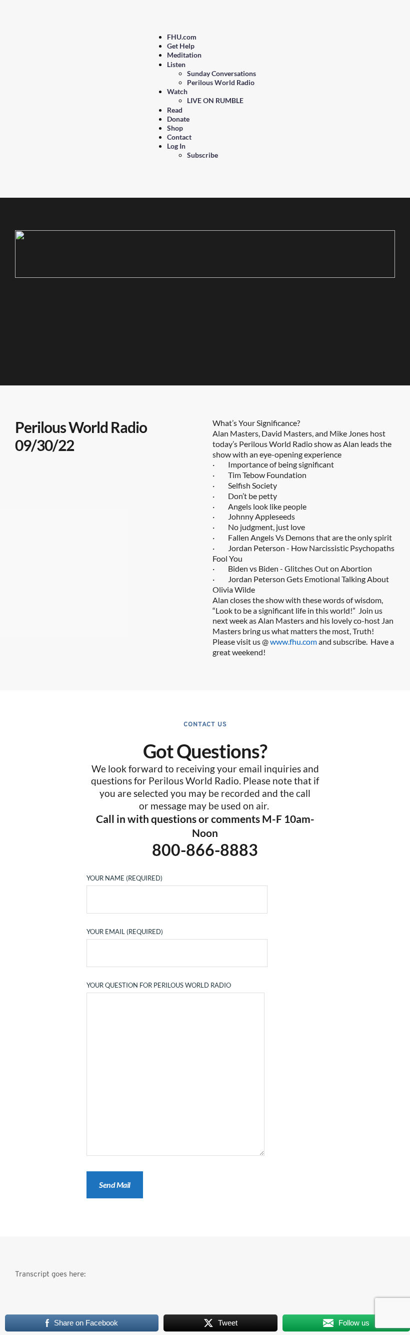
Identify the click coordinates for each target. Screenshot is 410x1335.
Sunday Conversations (221, 73)
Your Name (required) (124, 878)
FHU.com (181, 37)
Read (174, 110)
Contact (179, 137)
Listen (176, 64)
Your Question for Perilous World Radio (158, 985)
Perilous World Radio (220, 82)
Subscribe (202, 155)
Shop (175, 128)
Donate (178, 119)
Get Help (180, 46)
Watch (177, 91)
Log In (176, 146)
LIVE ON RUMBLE (215, 100)
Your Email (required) (124, 932)
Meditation (184, 55)
